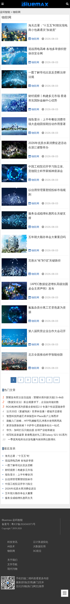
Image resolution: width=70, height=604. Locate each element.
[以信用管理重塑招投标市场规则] (14, 204)
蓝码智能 (5, 12)
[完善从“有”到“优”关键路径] (14, 275)
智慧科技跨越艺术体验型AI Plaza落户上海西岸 (32, 416)
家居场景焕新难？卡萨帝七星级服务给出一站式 (32, 425)
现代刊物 (12, 568)
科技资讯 (12, 541)
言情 (29, 582)
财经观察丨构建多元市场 (19, 469)
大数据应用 (39, 546)
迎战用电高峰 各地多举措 (19, 460)
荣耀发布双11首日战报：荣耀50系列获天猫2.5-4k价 (35, 397)
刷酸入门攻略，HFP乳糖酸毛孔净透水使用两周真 (34, 420)
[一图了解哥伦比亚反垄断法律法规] (14, 87)
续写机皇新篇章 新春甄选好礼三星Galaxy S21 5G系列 (36, 434)
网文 (35, 586)
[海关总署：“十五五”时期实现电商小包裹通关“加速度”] (14, 40)
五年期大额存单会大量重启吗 (47, 237)
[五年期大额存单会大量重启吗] (14, 251)
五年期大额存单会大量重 (19, 493)
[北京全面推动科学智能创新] (14, 369)
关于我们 (12, 559)
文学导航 (12, 564)
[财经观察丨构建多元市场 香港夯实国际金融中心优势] (14, 110)
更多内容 (44, 578)
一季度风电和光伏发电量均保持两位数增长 (32, 439)
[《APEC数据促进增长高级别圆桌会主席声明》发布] (14, 298)
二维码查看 (32, 578)
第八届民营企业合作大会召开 (47, 331)
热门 (29, 586)
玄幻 (18, 586)
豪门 (35, 582)
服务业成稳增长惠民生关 (19, 497)
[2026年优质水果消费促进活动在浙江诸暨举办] (14, 157)
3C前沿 (37, 550)
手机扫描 (21, 578)
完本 (41, 582)
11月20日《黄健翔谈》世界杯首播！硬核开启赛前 (34, 411)
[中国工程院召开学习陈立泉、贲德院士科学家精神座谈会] (14, 181)
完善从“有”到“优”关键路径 (44, 260)
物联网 (16, 12)
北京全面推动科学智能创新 (45, 354)
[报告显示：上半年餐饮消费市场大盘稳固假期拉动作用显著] (14, 134)
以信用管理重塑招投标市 (19, 479)
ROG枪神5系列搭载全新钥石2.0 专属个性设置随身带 (35, 406)
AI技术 (11, 546)
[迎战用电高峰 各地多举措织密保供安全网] (14, 63)
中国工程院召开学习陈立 (19, 483)
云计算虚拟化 (40, 541)
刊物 (24, 586)
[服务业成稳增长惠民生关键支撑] (14, 228)
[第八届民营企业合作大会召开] (14, 345)
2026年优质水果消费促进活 (20, 488)
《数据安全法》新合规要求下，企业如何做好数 (32, 402)
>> (56, 379)
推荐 (41, 586)
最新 (18, 582)
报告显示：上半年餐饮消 (19, 474)
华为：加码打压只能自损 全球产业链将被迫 (30, 430)
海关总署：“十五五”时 (17, 455)
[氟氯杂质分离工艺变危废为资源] (14, 322)
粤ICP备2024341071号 (23, 524)
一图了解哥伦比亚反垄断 (19, 465)
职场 (24, 582)
